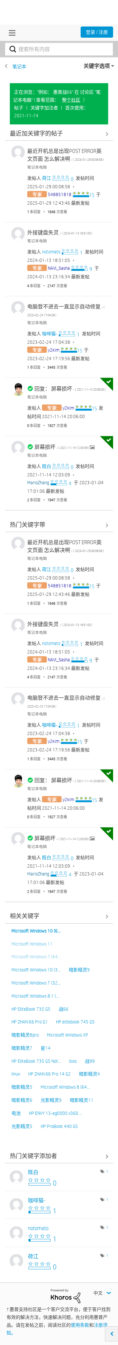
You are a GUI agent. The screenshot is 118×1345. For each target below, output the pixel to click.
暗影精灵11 (81, 1100)
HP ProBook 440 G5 (59, 1126)
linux (15, 1074)
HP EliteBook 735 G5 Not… (36, 1061)
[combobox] (59, 49)
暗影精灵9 (79, 970)
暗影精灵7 (21, 1048)
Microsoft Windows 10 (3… (36, 970)
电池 (16, 1113)
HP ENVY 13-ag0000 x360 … (55, 1113)
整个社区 (71, 100)
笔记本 (19, 66)
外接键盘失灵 (59, 232)
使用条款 (80, 1325)
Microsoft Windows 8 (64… (65, 1087)
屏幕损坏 (62, 447)
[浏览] (10, 33)
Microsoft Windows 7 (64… (36, 957)
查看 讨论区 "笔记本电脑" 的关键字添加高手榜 (59, 1156)
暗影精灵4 (89, 1074)
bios (73, 1061)
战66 (64, 1009)
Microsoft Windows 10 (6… (36, 931)
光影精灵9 (51, 1100)
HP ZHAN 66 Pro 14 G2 (49, 1074)
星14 (45, 1048)
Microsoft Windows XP (67, 1035)
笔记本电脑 (37, 167)
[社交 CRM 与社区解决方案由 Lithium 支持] (65, 1296)
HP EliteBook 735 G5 (30, 1009)
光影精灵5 (21, 1126)
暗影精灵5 (21, 1087)
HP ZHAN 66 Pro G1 (29, 1022)
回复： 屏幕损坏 (70, 388)
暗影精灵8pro (25, 1035)
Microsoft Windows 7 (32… (36, 983)
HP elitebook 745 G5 (75, 1022)
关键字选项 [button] (97, 66)
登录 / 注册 (97, 32)
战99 (90, 1061)
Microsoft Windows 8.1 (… (35, 996)
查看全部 (59, 133)
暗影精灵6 (21, 1100)
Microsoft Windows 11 (32, 944)
